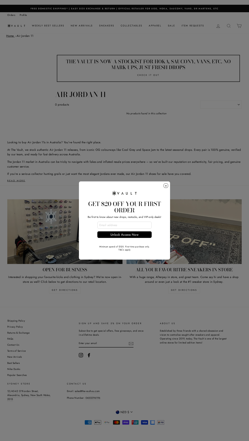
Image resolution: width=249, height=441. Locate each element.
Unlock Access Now (124, 234)
